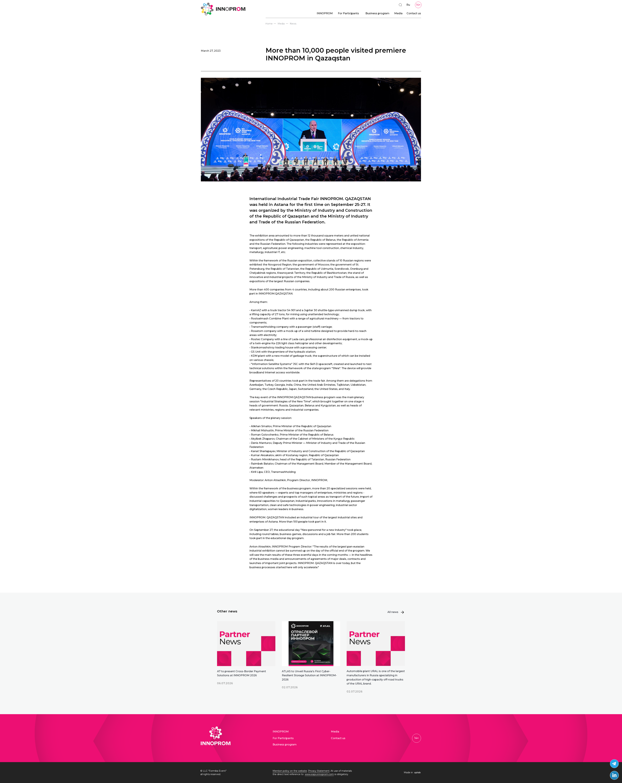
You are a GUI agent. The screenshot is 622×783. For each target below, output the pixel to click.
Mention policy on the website (290, 770)
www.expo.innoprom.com (319, 774)
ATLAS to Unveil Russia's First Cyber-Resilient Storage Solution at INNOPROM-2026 (309, 675)
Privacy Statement (318, 770)
